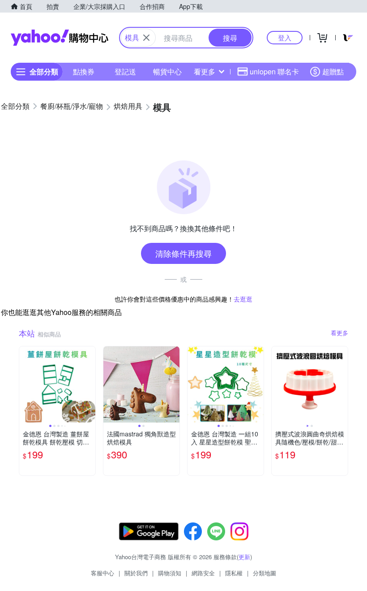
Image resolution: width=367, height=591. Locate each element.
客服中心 (102, 573)
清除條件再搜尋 (183, 253)
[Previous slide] (25, 384)
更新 (244, 556)
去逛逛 (243, 298)
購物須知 (169, 573)
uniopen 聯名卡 (274, 71)
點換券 (83, 71)
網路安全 (203, 573)
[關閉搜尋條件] (146, 37)
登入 (284, 37)
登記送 (125, 71)
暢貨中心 (167, 71)
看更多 (204, 71)
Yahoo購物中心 (59, 37)
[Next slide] (89, 384)
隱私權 (234, 573)
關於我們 (136, 573)
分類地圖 (264, 573)
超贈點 (333, 71)
